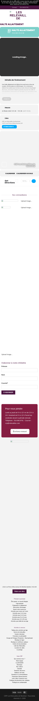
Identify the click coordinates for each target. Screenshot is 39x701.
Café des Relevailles (19, 646)
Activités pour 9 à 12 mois (19, 617)
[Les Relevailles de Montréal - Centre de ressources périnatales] (18, 15)
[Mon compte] (33, 15)
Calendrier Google (24, 173)
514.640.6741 (18, 420)
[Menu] (2, 15)
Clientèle (19, 668)
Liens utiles (15, 678)
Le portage (19, 649)
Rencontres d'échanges (19, 607)
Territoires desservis (19, 670)
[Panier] (37, 15)
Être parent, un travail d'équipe (19, 601)
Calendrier (10, 173)
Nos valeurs (19, 666)
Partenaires (15, 676)
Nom (3, 375)
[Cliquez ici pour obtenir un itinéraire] (34, 181)
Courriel (4, 383)
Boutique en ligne (19, 640)
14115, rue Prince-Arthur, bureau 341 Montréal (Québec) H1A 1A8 (19, 587)
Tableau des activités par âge (19, 630)
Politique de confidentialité (19, 682)
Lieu (6, 118)
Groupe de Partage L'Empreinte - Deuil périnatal (20, 638)
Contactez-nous (23, 678)
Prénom (4, 366)
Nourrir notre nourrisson (19, 609)
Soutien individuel (19, 634)
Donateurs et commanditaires (19, 674)
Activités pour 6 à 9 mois (19, 615)
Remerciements (23, 676)
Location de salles (20, 648)
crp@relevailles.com (12, 423)
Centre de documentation (19, 644)
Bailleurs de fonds (19, 672)
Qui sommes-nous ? (19, 659)
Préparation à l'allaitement (19, 605)
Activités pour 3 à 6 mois (19, 613)
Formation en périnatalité (19, 636)
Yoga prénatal (19, 603)
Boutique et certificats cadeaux (19, 642)
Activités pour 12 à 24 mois (19, 619)
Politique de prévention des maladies (19, 680)
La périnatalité (19, 662)
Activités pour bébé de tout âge (19, 621)
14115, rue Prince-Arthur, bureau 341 (12, 123)
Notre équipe (19, 661)
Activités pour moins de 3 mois (19, 611)
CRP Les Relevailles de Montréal (11, 121)
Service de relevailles (19, 632)
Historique (19, 664)
